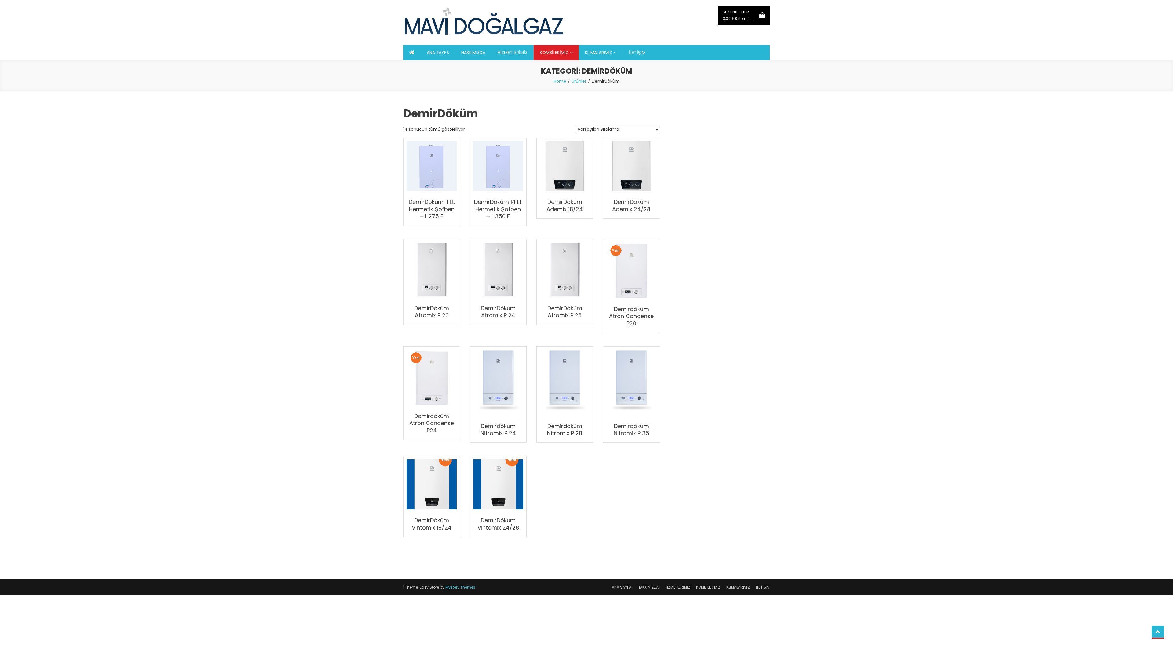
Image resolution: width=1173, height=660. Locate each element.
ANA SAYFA (438, 53)
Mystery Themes (460, 587)
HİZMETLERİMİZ (513, 53)
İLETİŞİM (637, 53)
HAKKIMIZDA (473, 53)
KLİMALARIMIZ (598, 53)
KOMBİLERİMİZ (554, 53)
